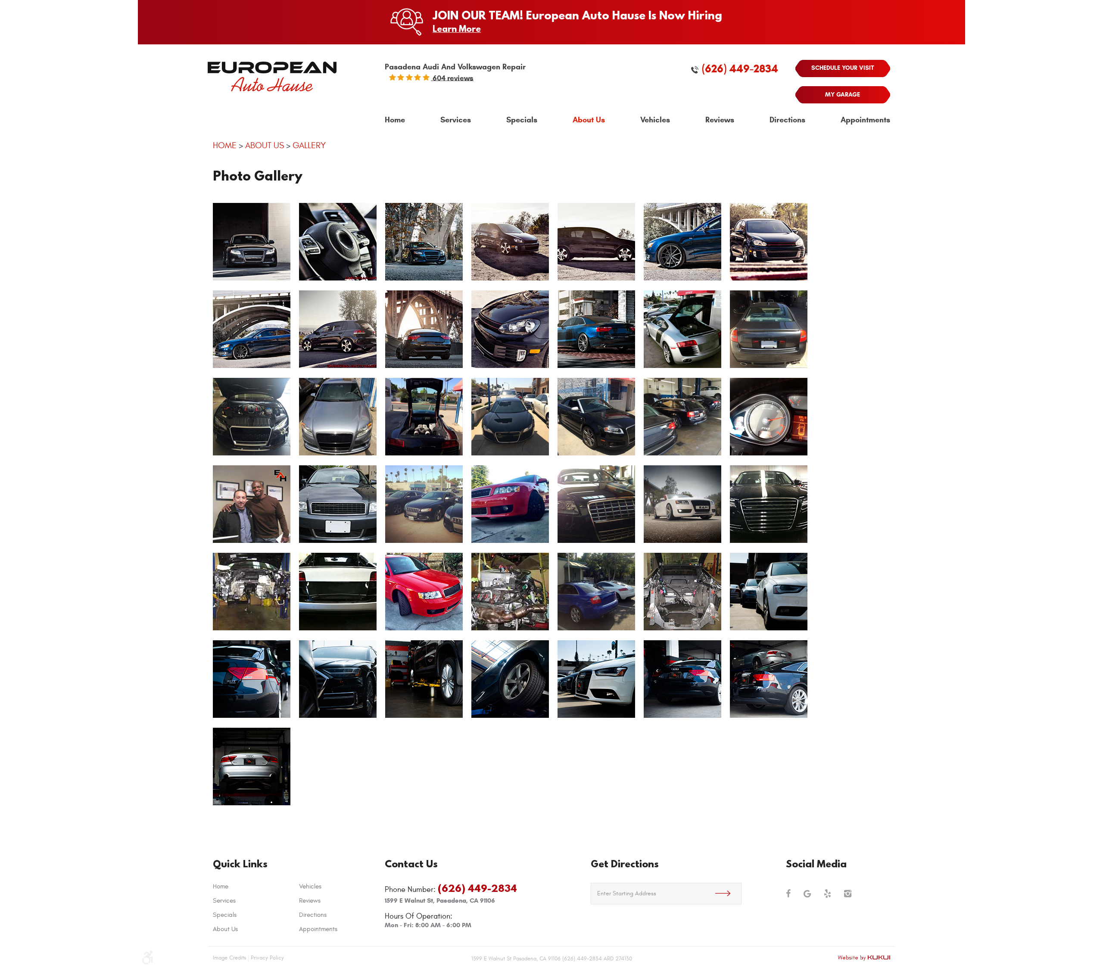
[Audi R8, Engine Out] (682, 592)
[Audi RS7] (251, 417)
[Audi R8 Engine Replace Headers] (510, 592)
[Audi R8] (682, 329)
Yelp (827, 893)
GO (728, 893)
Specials (521, 120)
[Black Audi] (251, 242)
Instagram (847, 893)
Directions (787, 120)
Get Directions (625, 863)
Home (395, 120)
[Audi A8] (768, 504)
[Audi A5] (424, 329)
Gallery (309, 145)
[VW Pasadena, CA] (768, 242)
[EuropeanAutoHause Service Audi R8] (424, 417)
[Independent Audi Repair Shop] (424, 504)
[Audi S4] (338, 417)
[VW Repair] (510, 329)
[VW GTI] (338, 242)
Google (807, 893)
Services (455, 120)
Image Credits (229, 957)
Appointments (865, 120)
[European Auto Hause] (272, 76)
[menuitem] (395, 120)
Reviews (719, 120)
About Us (589, 120)
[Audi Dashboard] (768, 417)
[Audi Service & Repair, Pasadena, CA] (510, 417)
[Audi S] (424, 242)
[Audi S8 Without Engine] (251, 592)
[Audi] (338, 504)
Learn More (457, 28)
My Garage (842, 94)
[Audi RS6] (768, 329)
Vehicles (655, 120)
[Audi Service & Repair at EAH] (596, 417)
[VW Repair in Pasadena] (338, 329)
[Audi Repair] (682, 242)
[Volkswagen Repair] (596, 242)
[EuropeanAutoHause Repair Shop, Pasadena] (682, 417)
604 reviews (452, 77)
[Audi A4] (424, 592)
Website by (864, 958)
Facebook (788, 893)
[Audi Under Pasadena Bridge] (251, 329)
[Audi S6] (596, 504)
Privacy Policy (267, 957)
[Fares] (251, 504)
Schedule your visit (842, 68)
